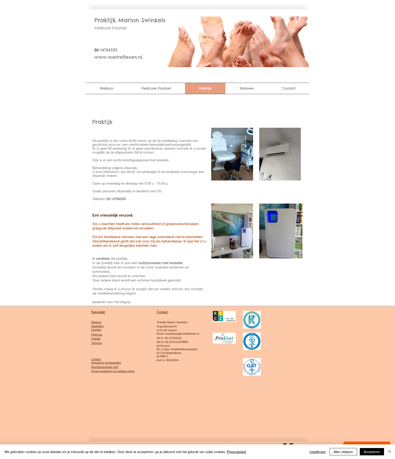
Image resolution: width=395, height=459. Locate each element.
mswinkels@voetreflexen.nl (182, 333)
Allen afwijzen (343, 451)
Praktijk (95, 338)
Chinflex (96, 330)
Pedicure (96, 334)
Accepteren (372, 451)
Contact (96, 359)
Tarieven (96, 343)
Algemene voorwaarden (106, 362)
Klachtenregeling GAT (104, 367)
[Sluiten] (389, 451)
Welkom (96, 322)
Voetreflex (97, 326)
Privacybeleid (236, 451)
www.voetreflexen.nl (118, 57)
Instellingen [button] (318, 451)
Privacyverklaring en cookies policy (113, 371)
